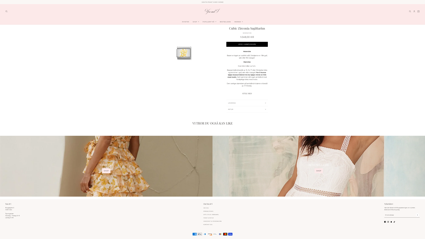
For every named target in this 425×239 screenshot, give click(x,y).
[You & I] (212, 11)
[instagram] (388, 222)
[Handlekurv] (418, 11)
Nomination (247, 33)
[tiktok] (394, 222)
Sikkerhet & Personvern (212, 221)
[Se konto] (414, 11)
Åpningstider (208, 211)
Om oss (206, 208)
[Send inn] (417, 215)
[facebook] (385, 222)
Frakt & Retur (208, 218)
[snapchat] (391, 222)
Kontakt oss (207, 224)
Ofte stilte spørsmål (211, 214)
